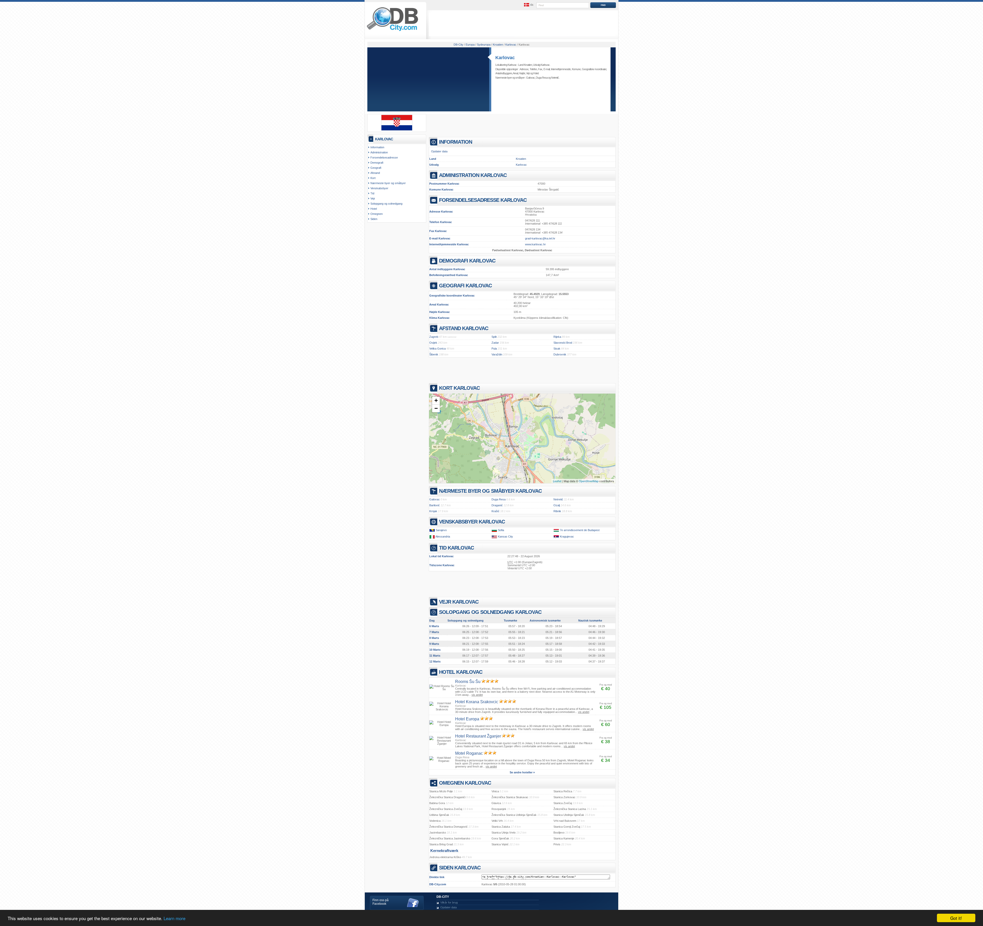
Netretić (555, 77)
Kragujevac (567, 536)
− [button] (436, 408)
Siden (373, 218)
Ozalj (556, 505)
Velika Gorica (437, 348)
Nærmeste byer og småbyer (388, 183)
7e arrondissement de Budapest (580, 530)
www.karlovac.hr (535, 244)
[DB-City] (392, 31)
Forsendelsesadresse (384, 157)
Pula (494, 348)
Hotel (535, 73)
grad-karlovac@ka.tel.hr (540, 238)
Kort (373, 178)
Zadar (495, 342)
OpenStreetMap (589, 481)
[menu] (528, 5)
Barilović (434, 505)
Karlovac (505, 57)
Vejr (528, 73)
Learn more (174, 918)
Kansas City (505, 536)
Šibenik (433, 354)
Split (494, 336)
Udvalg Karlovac (541, 64)
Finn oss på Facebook (380, 902)
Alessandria (442, 536)
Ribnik (557, 511)
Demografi (376, 162)
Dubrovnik (559, 354)
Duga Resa (542, 77)
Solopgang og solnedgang (386, 203)
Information (377, 147)
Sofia (501, 530)
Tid (372, 193)
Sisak (556, 348)
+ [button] (436, 400)
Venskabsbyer (379, 188)
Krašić (495, 511)
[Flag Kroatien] (396, 129)
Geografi (375, 167)
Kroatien (521, 158)
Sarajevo (441, 530)
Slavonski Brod (562, 342)
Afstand (375, 172)
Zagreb (433, 336)
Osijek (433, 342)
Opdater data (439, 151)
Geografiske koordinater (594, 69)
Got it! (956, 918)
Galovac (530, 77)
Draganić (497, 505)
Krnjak (433, 511)
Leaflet (557, 481)
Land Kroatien (525, 64)
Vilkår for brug (449, 902)
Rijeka (557, 336)
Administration (379, 152)
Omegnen (376, 213)
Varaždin (497, 354)
